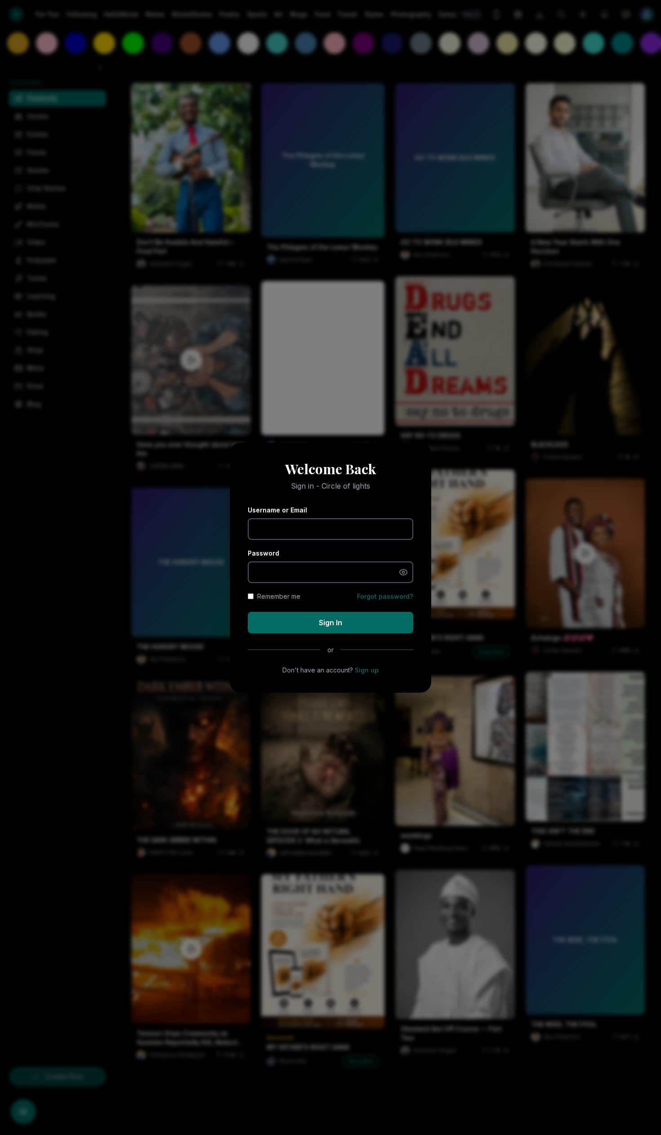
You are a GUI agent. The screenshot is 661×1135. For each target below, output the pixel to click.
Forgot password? (385, 596)
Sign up (367, 670)
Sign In (330, 622)
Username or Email (277, 510)
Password (263, 553)
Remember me (278, 596)
